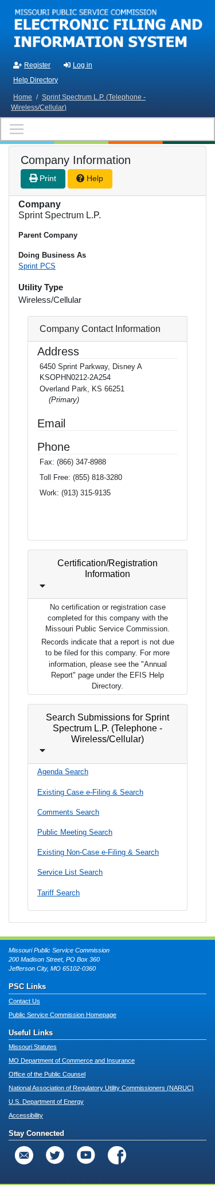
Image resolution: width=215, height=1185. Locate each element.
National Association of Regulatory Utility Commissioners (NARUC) (101, 1087)
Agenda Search (62, 771)
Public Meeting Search (74, 832)
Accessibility (26, 1115)
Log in (82, 65)
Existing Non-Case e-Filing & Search (98, 852)
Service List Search (70, 872)
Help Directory (35, 80)
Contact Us (24, 1001)
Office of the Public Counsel (47, 1074)
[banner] (107, 27)
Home (22, 97)
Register (37, 65)
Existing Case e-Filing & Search (90, 792)
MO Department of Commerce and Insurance (72, 1060)
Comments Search (68, 812)
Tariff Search (58, 892)
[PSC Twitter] (55, 1155)
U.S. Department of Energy (46, 1101)
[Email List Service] (24, 1155)
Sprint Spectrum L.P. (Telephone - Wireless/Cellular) (78, 102)
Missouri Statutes (33, 1046)
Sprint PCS (37, 266)
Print (46, 178)
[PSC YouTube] (86, 1155)
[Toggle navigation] (107, 129)
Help (93, 178)
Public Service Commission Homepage (62, 1014)
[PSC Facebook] (117, 1155)
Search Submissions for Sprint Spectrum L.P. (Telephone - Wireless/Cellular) (107, 728)
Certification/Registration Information (107, 568)
